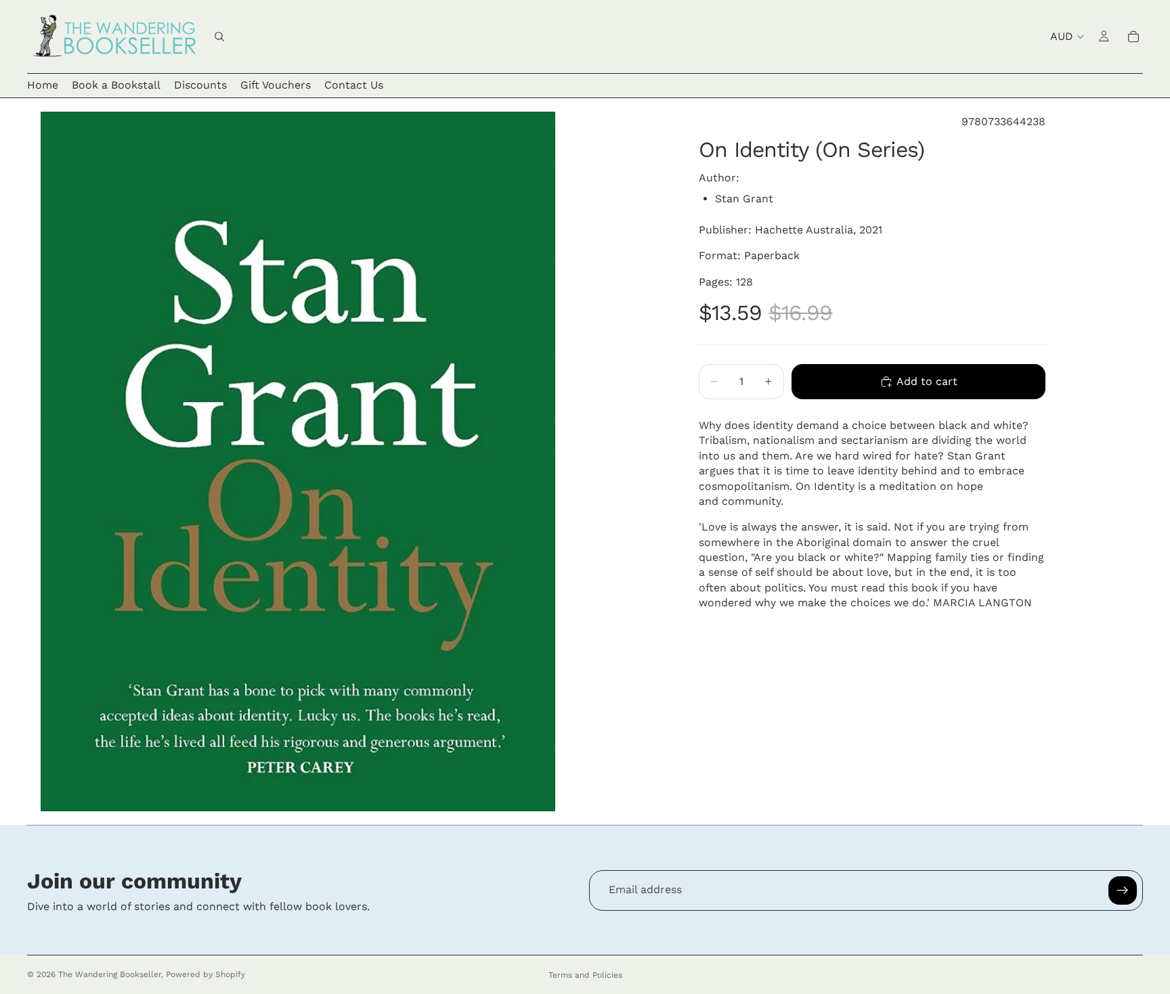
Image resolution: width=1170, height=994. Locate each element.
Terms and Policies (585, 975)
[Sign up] (1122, 890)
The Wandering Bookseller (109, 974)
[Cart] (1133, 36)
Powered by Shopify (205, 974)
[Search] (219, 36)
